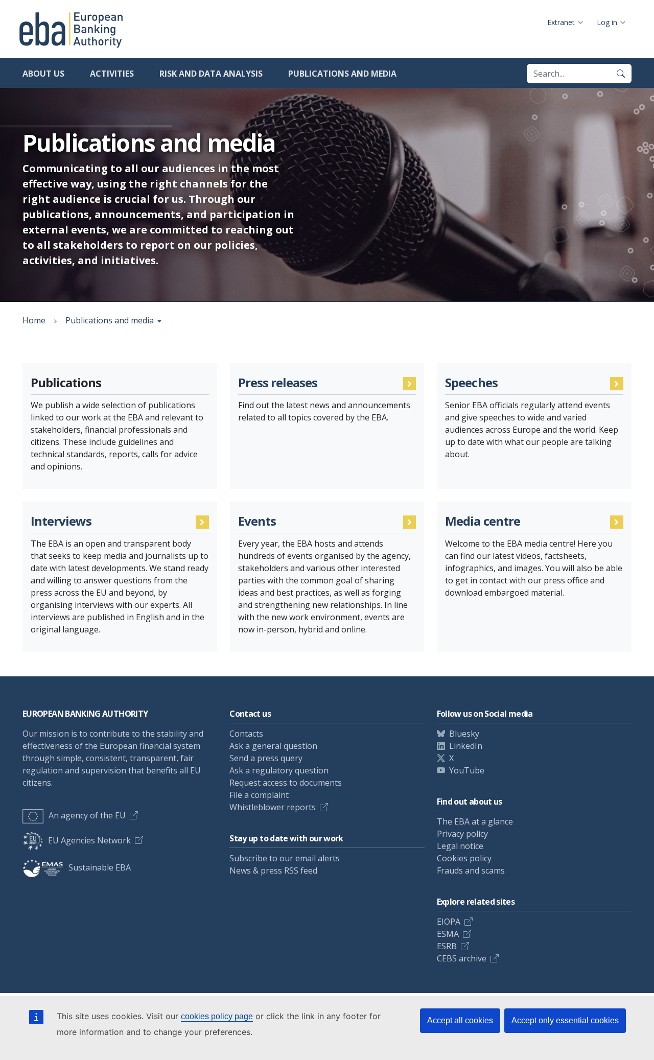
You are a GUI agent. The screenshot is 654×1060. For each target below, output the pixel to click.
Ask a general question (273, 745)
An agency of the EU (87, 815)
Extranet (561, 22)
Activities (112, 73)
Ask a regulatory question (279, 770)
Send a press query (265, 758)
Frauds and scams (471, 870)
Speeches (471, 382)
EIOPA (448, 921)
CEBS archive (461, 958)
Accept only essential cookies (565, 1020)
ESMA (448, 933)
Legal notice (460, 846)
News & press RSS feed (273, 870)
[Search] (621, 73)
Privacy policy (462, 833)
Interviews (61, 521)
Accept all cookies (460, 1020)
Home (33, 320)
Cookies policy (464, 858)
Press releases (278, 382)
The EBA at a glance (475, 821)
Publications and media (342, 73)
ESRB (447, 946)
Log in (607, 22)
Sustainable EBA (99, 867)
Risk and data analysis (211, 73)
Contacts (246, 733)
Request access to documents (285, 782)
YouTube (466, 770)
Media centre (482, 521)
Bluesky (464, 733)
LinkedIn (465, 745)
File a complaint (259, 794)
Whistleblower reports (272, 807)
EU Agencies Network (89, 840)
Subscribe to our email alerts (284, 858)
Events (257, 521)
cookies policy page (217, 1016)
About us (43, 73)
